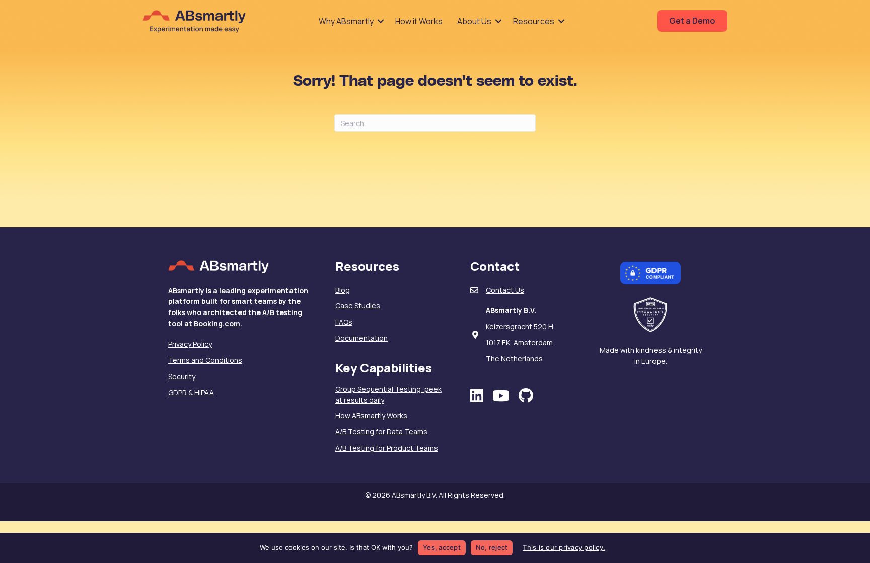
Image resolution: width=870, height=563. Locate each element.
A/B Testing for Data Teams (381, 431)
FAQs (343, 322)
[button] (381, 21)
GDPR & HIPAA (191, 392)
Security (181, 376)
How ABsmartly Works (371, 415)
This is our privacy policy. (564, 547)
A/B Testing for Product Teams (386, 448)
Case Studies (357, 305)
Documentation (361, 338)
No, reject (492, 547)
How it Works (419, 21)
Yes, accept (442, 547)
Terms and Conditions (205, 360)
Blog (342, 290)
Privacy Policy (190, 344)
